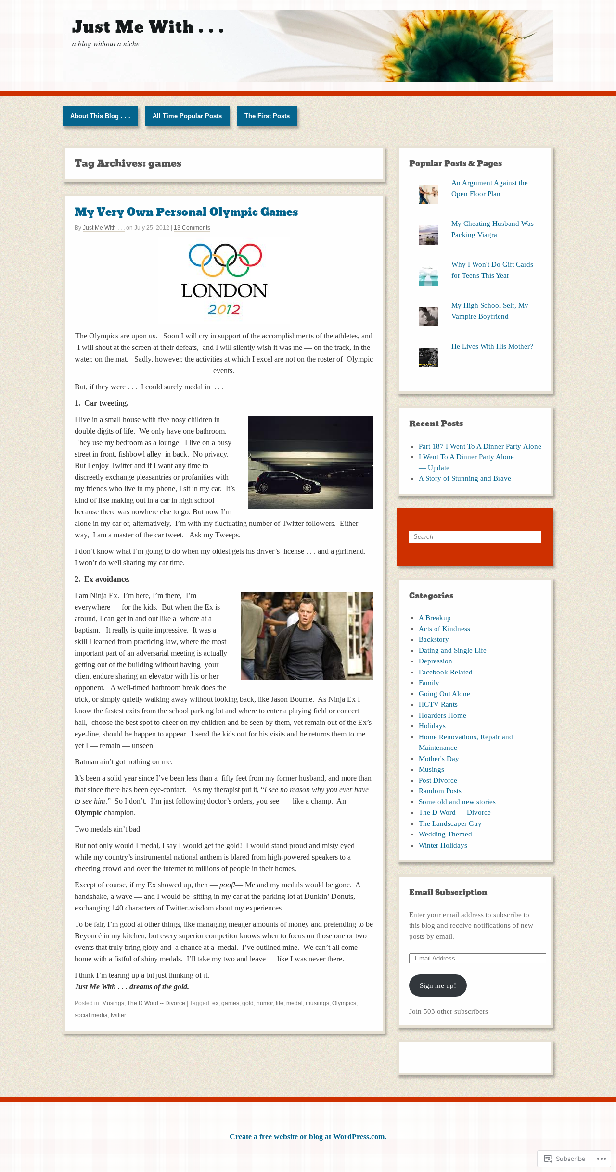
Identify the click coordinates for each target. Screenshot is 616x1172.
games (230, 1003)
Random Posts (440, 791)
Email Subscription (448, 892)
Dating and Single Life (453, 650)
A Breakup (435, 618)
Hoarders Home (442, 715)
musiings (317, 1003)
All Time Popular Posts (187, 116)
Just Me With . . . (104, 227)
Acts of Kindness (444, 629)
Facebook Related (446, 672)
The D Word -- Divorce (156, 1003)
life (279, 1003)
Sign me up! (438, 985)
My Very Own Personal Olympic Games (186, 212)
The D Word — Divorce (455, 812)
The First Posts (267, 116)
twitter (118, 1015)
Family (429, 682)
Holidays (432, 726)
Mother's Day (439, 758)
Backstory (434, 639)
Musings (113, 1003)
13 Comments (192, 227)
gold (248, 1003)
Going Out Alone (444, 694)
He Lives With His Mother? (492, 346)
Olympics (344, 1003)
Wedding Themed (445, 834)
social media (91, 1015)
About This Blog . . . (100, 116)
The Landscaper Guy (450, 823)
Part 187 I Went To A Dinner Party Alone (480, 446)
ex (215, 1003)
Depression (435, 661)
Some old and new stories (457, 802)
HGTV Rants (438, 704)
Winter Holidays (443, 845)
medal (294, 1003)
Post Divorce (438, 780)
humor (265, 1003)
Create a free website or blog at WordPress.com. (308, 1137)
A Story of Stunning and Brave (465, 478)
